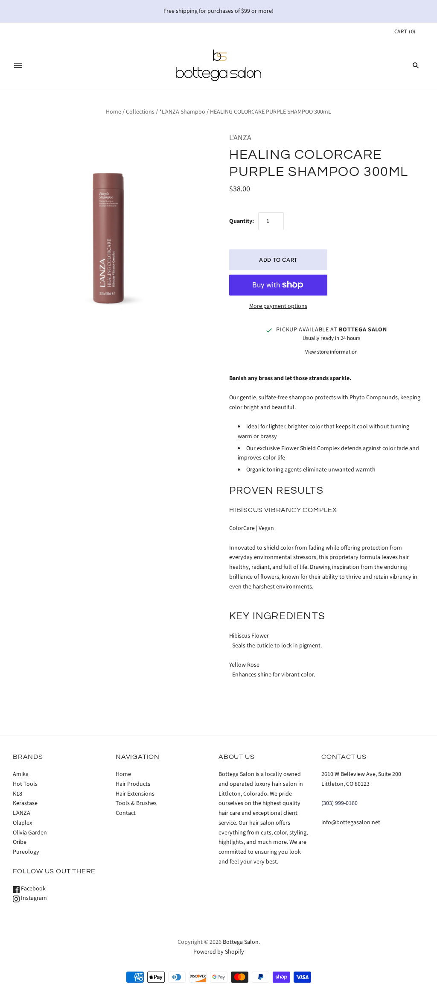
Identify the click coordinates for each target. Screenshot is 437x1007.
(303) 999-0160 (339, 803)
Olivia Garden (30, 832)
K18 (17, 794)
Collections (140, 112)
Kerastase (25, 803)
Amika (21, 774)
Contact (126, 813)
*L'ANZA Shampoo (182, 112)
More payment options (278, 306)
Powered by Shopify (218, 952)
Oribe (19, 842)
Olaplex (22, 823)
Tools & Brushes (136, 803)
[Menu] (18, 65)
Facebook (33, 888)
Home (113, 112)
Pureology (26, 852)
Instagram (33, 898)
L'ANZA (240, 137)
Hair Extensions (135, 794)
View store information (331, 352)
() (405, 31)
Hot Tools (25, 784)
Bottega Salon (241, 942)
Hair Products (133, 784)
